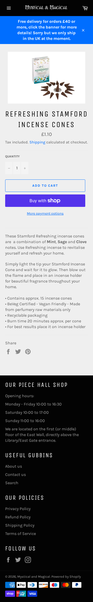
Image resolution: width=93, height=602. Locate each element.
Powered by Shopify (66, 576)
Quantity (12, 156)
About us (13, 466)
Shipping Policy (19, 525)
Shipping (37, 142)
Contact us (15, 474)
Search (11, 482)
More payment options (45, 213)
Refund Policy (17, 516)
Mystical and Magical (33, 576)
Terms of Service (20, 533)
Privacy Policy (17, 508)
